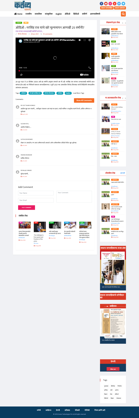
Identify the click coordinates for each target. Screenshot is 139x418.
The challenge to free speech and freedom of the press (39, 238)
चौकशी (77, 410)
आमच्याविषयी (95, 14)
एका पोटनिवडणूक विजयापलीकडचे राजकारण (117, 220)
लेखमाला (118, 398)
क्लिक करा (113, 369)
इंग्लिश (106, 390)
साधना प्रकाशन (120, 7)
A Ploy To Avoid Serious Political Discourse (115, 134)
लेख (20, 223)
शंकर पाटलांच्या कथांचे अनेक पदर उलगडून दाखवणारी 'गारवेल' (116, 209)
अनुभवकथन (115, 141)
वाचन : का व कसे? (115, 44)
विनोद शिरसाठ (22, 34)
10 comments (47, 34)
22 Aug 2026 (115, 162)
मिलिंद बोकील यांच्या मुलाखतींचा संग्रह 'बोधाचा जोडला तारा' (117, 34)
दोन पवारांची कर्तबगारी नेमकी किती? (69, 232)
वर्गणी (39, 410)
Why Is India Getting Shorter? (117, 108)
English (59, 14)
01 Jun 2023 (115, 87)
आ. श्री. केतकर (115, 211)
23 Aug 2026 (115, 150)
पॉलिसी (87, 410)
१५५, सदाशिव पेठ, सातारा (108, 340)
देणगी (58, 410)
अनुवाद (51, 223)
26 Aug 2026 (115, 113)
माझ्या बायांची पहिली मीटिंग (117, 182)
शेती (111, 390)
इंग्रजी (36, 223)
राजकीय (28, 14)
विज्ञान (112, 398)
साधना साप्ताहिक (107, 7)
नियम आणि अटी (99, 410)
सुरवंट (112, 195)
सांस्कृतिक (49, 14)
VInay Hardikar (116, 136)
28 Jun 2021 (35, 34)
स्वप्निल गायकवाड (115, 123)
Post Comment (26, 207)
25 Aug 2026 (115, 125)
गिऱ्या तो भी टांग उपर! (116, 119)
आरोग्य (116, 390)
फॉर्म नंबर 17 (114, 144)
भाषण (113, 41)
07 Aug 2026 (115, 213)
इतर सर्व (122, 173)
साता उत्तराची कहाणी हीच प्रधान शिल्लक (117, 70)
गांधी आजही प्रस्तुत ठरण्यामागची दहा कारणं (55, 232)
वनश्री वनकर (115, 148)
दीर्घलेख (113, 386)
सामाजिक (38, 14)
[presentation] (122, 23)
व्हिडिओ (76, 14)
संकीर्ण (84, 14)
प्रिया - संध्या (114, 156)
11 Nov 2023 (115, 74)
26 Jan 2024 (115, 50)
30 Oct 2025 (115, 37)
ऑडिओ (67, 14)
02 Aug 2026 (115, 237)
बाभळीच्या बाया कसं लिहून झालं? (117, 232)
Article (114, 104)
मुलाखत (66, 223)
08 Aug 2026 (115, 200)
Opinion (114, 129)
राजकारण (19, 23)
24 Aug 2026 (115, 137)
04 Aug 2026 (115, 225)
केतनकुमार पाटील (116, 223)
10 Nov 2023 (115, 62)
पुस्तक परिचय (115, 204)
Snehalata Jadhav (116, 111)
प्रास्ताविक (114, 29)
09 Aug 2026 (115, 188)
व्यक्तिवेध (114, 54)
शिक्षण (105, 394)
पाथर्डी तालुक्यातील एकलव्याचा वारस (115, 57)
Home (19, 14)
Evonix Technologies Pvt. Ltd (66, 414)
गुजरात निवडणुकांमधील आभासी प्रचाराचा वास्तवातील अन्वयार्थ (24, 233)
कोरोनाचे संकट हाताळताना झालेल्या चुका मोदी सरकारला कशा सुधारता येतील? (84, 234)
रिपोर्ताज (120, 386)
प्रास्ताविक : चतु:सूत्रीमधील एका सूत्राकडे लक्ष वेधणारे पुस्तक (117, 83)
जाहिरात (48, 410)
